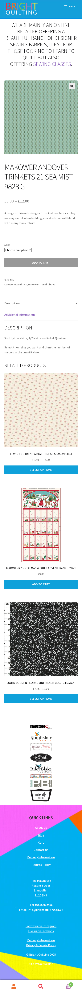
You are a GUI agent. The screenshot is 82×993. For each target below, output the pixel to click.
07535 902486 (43, 905)
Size (7, 245)
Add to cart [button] (41, 584)
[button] (72, 86)
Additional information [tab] (19, 314)
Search (41, 986)
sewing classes (52, 64)
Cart (41, 842)
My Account (13, 986)
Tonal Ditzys (47, 284)
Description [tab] (12, 303)
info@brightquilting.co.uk (45, 910)
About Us (41, 827)
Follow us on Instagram (41, 926)
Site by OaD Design (41, 964)
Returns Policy (41, 865)
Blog (41, 835)
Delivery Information (41, 857)
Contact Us (41, 850)
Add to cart (41, 262)
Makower (33, 284)
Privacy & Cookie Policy (41, 945)
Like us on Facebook (41, 931)
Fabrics (22, 284)
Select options (41, 470)
